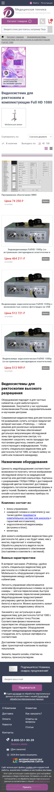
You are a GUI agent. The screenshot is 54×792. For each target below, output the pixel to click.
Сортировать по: (24, 136)
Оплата (6, 719)
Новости (7, 724)
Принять (27, 787)
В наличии (11, 143)
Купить (46, 201)
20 (39, 143)
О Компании (9, 708)
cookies (29, 767)
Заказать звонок (19, 744)
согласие (17, 694)
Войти (36, 3)
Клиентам (31, 708)
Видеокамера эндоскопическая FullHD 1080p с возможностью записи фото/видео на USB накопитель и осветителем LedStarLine (27, 306)
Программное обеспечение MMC (19, 195)
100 (48, 143)
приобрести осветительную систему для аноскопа (28, 517)
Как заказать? (34, 713)
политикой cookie (42, 781)
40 (43, 143)
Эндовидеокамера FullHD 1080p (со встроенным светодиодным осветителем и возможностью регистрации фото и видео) (27, 251)
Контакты (7, 732)
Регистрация (46, 3)
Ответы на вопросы (31, 720)
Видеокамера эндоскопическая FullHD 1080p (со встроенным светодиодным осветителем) (27, 360)
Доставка (7, 713)
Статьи (29, 727)
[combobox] (40, 136)
